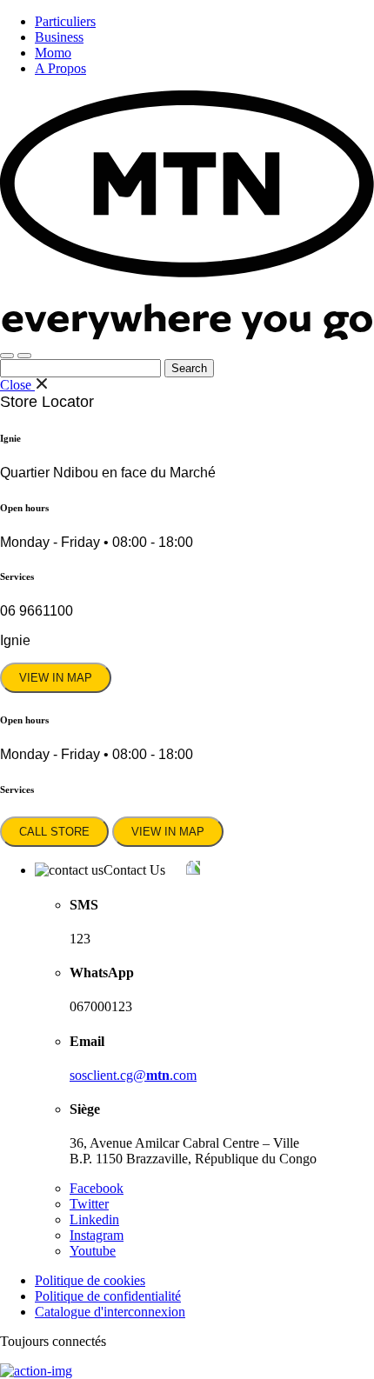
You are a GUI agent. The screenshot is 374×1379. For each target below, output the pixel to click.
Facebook (97, 1188)
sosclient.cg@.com (133, 1075)
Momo (53, 52)
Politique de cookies (90, 1280)
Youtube (93, 1250)
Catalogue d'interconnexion (110, 1311)
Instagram (97, 1235)
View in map (55, 677)
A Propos (60, 68)
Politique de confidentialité (108, 1296)
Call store (54, 831)
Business (59, 37)
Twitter (89, 1203)
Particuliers (65, 21)
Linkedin (94, 1219)
